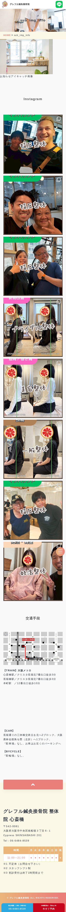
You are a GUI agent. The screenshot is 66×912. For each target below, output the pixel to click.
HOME (7, 35)
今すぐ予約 (49, 907)
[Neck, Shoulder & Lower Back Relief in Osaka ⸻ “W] (33, 144)
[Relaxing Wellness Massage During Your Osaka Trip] (33, 205)
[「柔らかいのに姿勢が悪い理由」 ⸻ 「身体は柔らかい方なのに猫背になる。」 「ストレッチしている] (33, 388)
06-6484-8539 (17, 907)
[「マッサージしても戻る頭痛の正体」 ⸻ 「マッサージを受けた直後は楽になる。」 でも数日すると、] (33, 449)
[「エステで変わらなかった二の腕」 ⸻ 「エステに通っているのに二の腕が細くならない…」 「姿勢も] (33, 327)
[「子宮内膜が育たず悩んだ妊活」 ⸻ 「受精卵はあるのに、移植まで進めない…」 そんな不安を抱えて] (33, 571)
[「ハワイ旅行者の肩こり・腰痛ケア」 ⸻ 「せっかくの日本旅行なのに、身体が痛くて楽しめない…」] (33, 510)
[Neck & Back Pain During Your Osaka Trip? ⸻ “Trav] (33, 266)
